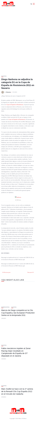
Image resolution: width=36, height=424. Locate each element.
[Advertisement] (18, 26)
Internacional (5, 307)
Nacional (4, 76)
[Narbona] (18, 197)
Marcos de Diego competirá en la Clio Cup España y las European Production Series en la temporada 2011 (18, 312)
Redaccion (8, 92)
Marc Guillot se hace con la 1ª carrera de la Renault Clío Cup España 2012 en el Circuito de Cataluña (17, 391)
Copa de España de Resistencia (14, 104)
